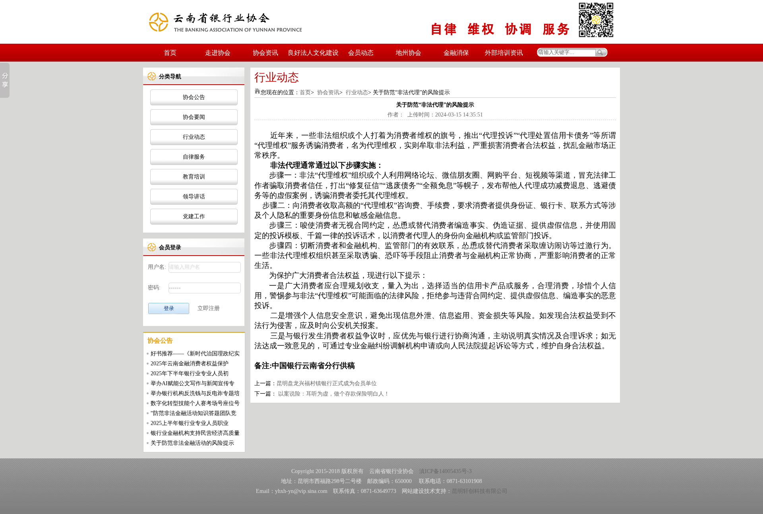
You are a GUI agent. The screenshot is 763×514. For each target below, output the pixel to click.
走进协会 (217, 52)
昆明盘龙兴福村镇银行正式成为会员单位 (327, 383)
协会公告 (194, 97)
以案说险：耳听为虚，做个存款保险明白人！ (333, 394)
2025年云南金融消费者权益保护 (190, 364)
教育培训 (194, 177)
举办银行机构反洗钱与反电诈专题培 (195, 393)
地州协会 (408, 52)
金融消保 (456, 52)
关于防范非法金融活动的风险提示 (192, 443)
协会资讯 (265, 52)
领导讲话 (194, 197)
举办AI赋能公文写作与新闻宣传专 (192, 383)
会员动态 (361, 52)
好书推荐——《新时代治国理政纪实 (195, 354)
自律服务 (194, 157)
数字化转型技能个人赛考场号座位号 (195, 403)
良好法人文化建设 (313, 52)
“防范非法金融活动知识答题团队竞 (193, 413)
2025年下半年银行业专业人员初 (190, 373)
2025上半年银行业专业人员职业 (190, 423)
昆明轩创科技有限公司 (479, 491)
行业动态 (194, 137)
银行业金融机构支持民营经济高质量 (195, 433)
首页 (170, 52)
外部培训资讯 (504, 52)
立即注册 (209, 308)
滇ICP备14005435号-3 (445, 471)
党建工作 (194, 216)
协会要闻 (194, 117)
